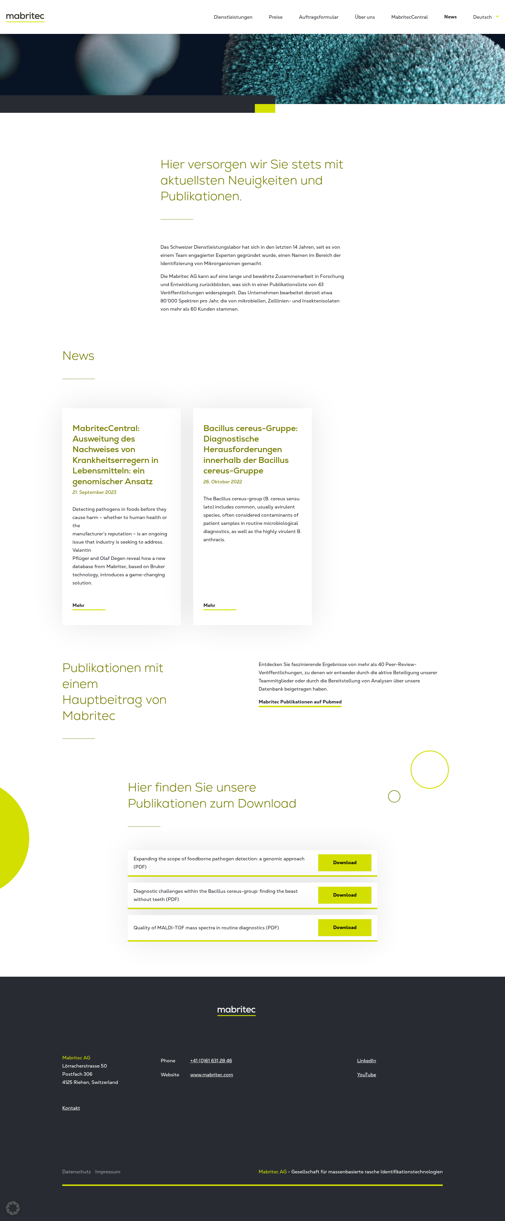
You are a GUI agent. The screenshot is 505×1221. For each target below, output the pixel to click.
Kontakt (71, 1108)
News (450, 17)
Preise (276, 17)
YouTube (366, 1075)
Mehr (79, 605)
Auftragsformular (318, 17)
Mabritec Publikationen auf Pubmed (300, 702)
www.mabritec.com (211, 1075)
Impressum (107, 1172)
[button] (13, 1208)
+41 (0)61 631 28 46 (211, 1060)
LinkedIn (366, 1060)
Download (345, 862)
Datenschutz (76, 1172)
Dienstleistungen (233, 17)
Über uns (365, 17)
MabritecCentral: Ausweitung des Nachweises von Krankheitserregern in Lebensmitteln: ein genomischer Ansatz (115, 455)
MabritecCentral (409, 17)
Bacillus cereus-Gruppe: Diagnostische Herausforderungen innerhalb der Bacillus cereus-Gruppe (250, 449)
